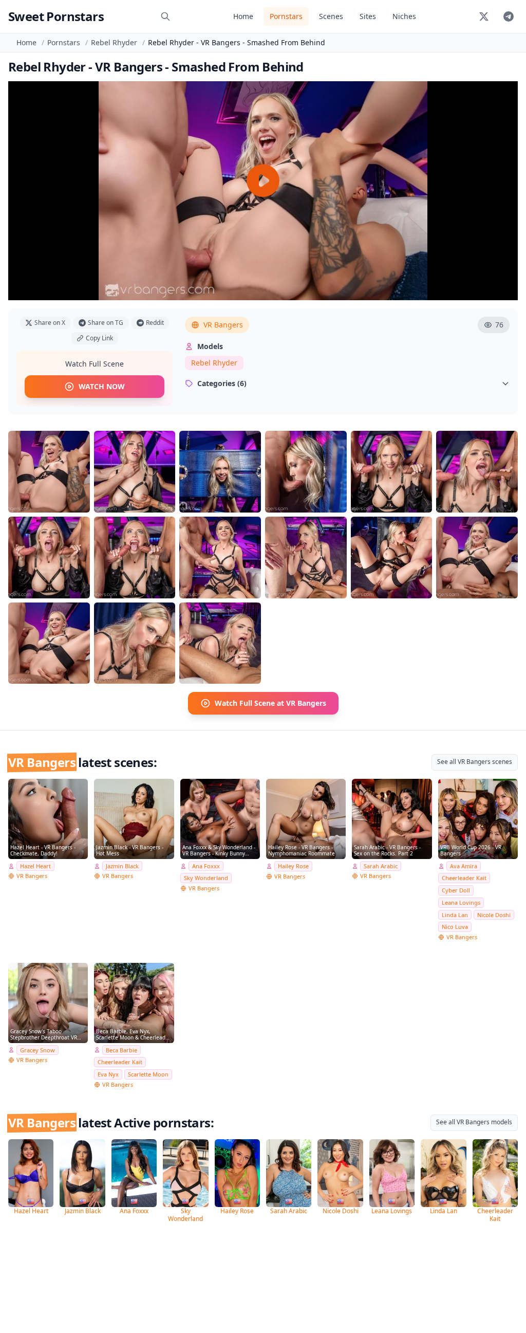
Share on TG (105, 322)
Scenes (331, 16)
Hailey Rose (293, 866)
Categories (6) (222, 383)
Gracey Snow (37, 1050)
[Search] (165, 16)
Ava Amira (463, 866)
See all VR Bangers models (474, 1122)
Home (243, 16)
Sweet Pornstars (56, 16)
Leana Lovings (461, 902)
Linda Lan (455, 915)
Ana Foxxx (206, 866)
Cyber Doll (456, 890)
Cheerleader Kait (464, 878)
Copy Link (99, 338)
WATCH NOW (102, 386)
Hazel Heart (35, 866)
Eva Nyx (108, 1074)
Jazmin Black (122, 866)
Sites (368, 16)
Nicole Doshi (494, 915)
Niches (404, 16)
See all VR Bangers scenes (474, 761)
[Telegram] (508, 16)
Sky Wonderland (206, 878)
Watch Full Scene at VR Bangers (270, 703)
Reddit (155, 322)
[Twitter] (484, 16)
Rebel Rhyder (114, 42)
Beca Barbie (121, 1050)
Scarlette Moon (148, 1074)
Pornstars (286, 16)
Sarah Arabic (381, 866)
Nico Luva (455, 926)
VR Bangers (223, 325)
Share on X (49, 322)
